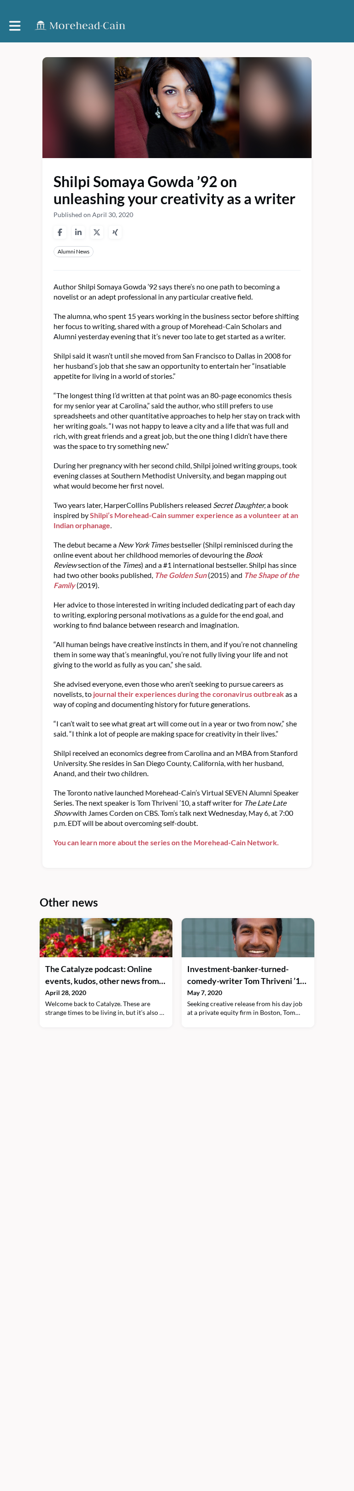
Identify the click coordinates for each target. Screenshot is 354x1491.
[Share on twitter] (96, 232)
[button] (15, 26)
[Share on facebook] (59, 232)
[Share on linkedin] (78, 232)
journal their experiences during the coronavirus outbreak (188, 694)
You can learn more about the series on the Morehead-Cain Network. (166, 842)
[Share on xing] (115, 232)
